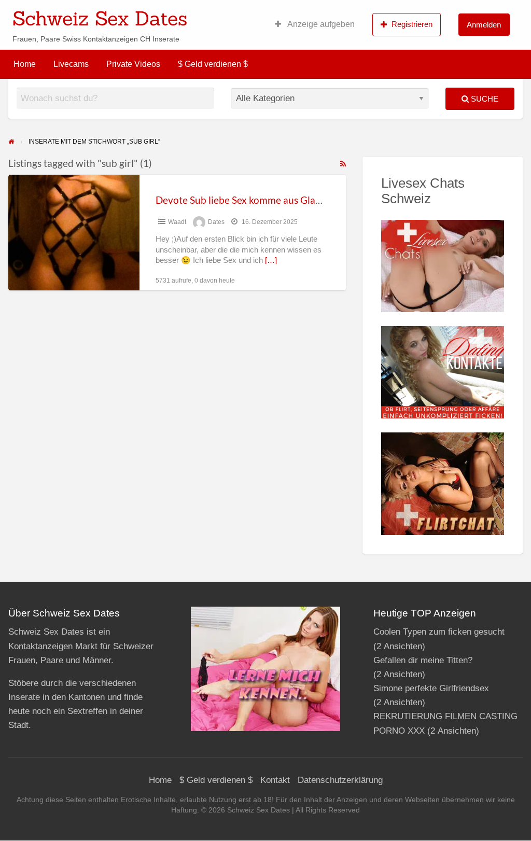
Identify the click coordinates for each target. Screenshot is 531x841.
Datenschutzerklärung (340, 780)
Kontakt (275, 780)
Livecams (71, 64)
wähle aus (333, 15)
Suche (483, 98)
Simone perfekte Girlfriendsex (431, 688)
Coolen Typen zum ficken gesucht (439, 632)
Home (24, 64)
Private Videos (133, 64)
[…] (271, 260)
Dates (216, 222)
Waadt (177, 222)
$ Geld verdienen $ (213, 64)
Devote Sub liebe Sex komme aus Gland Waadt (257, 200)
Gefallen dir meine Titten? (422, 660)
